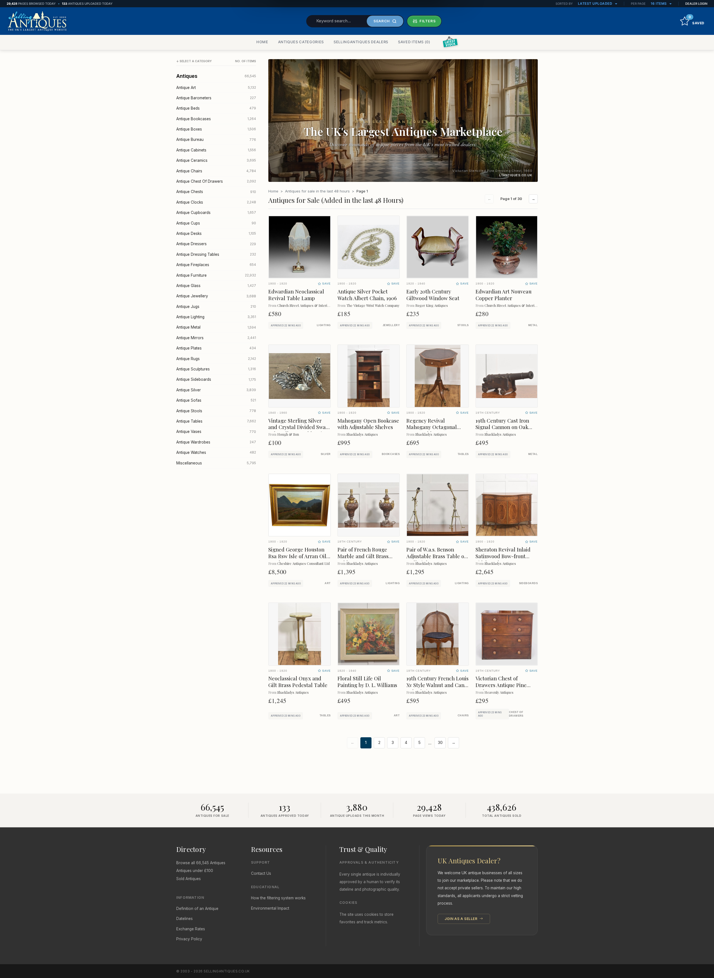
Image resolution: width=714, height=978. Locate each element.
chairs (463, 715)
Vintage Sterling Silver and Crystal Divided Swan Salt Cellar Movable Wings (299, 427)
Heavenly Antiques (498, 692)
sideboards (528, 583)
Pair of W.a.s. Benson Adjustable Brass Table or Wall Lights (436, 556)
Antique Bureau (216, 139)
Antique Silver (216, 390)
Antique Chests (216, 191)
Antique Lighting (216, 317)
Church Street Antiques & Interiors (304, 305)
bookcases (391, 454)
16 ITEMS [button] (659, 3)
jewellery (391, 325)
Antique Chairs (216, 171)
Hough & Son (288, 434)
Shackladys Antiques (362, 434)
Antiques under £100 (194, 870)
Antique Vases (216, 431)
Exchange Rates (190, 929)
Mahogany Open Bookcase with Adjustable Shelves (368, 424)
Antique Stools (216, 411)
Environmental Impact (270, 908)
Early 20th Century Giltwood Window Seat (432, 295)
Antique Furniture (216, 275)
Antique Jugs (216, 306)
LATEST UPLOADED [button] (595, 3)
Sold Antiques (188, 878)
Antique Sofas (216, 400)
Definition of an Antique (197, 908)
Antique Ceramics (216, 160)
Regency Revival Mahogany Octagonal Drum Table (431, 427)
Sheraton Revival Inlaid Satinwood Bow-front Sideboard (503, 556)
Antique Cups (216, 223)
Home (273, 191)
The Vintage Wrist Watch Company (372, 305)
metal (533, 325)
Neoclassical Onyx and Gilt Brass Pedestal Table (297, 681)
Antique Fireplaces (216, 264)
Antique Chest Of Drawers (216, 181)
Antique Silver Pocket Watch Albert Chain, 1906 (367, 295)
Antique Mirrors (216, 338)
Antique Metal (216, 327)
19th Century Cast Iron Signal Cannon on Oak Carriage (502, 427)
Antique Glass (216, 285)
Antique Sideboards (216, 379)
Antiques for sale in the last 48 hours (317, 191)
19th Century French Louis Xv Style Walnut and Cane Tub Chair (437, 685)
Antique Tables (216, 421)
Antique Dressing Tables (216, 254)
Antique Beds (216, 108)
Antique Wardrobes (216, 442)
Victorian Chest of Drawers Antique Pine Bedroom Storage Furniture (501, 688)
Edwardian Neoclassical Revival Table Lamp (296, 295)
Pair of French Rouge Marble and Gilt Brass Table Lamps (363, 556)
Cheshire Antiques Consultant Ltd (303, 563)
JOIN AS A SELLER (461, 919)
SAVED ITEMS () (414, 42)
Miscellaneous (216, 463)
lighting (324, 325)
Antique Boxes (216, 129)
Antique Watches (216, 452)
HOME (262, 42)
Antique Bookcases (216, 119)
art (328, 583)
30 (440, 742)
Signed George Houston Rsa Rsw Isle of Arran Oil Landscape (297, 556)
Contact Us (261, 873)
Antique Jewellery (216, 296)
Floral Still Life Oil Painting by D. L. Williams (367, 681)
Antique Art (216, 87)
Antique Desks (216, 233)
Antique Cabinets (216, 150)
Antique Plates (216, 348)
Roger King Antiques (431, 305)
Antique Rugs (216, 358)
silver (326, 454)
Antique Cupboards (216, 212)
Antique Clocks (216, 202)
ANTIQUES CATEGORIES (301, 42)
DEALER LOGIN (696, 4)
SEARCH (381, 21)
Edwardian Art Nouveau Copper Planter (504, 295)
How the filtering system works (278, 898)
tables (463, 454)
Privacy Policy (189, 939)
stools (463, 325)
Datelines (184, 918)
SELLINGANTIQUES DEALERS (361, 42)
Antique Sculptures (216, 369)
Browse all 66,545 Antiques (200, 863)
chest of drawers (516, 714)
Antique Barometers (216, 98)
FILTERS (427, 21)
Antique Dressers (216, 244)
